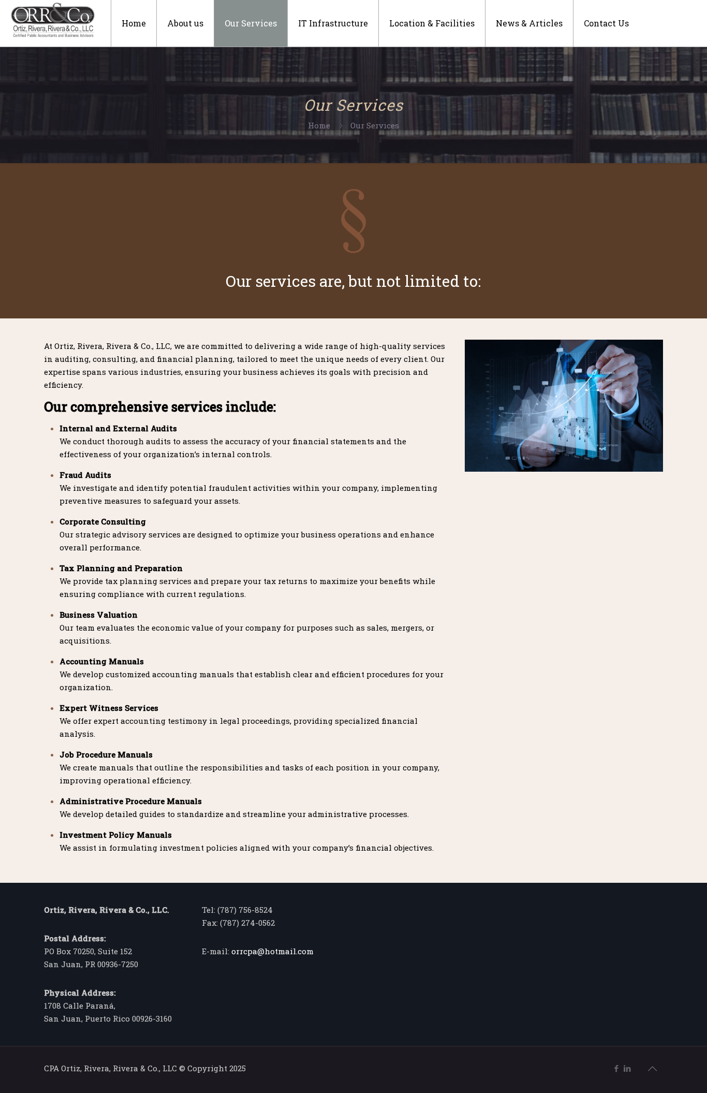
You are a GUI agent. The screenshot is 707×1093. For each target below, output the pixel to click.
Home (319, 125)
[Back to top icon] (652, 1068)
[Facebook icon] (616, 1068)
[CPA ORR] (52, 18)
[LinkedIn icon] (627, 1068)
